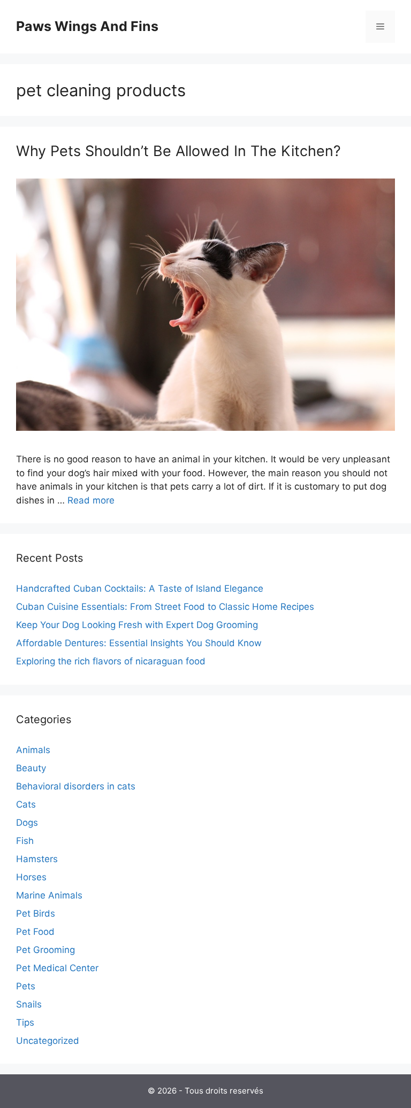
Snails (29, 1004)
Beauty (31, 768)
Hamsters (37, 859)
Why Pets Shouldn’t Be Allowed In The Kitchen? (178, 151)
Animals (33, 750)
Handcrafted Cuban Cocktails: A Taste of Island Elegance (139, 588)
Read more (91, 500)
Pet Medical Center (57, 968)
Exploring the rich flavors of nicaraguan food (111, 661)
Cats (26, 804)
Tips (25, 1022)
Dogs (27, 822)
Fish (25, 840)
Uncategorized (47, 1040)
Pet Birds (35, 913)
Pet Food (35, 931)
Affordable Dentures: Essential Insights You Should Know (139, 643)
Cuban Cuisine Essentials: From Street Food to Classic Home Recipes (165, 606)
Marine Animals (49, 895)
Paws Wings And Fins (87, 26)
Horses (31, 877)
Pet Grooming (45, 949)
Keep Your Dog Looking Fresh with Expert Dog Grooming (137, 624)
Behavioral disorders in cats (75, 786)
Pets (25, 986)
